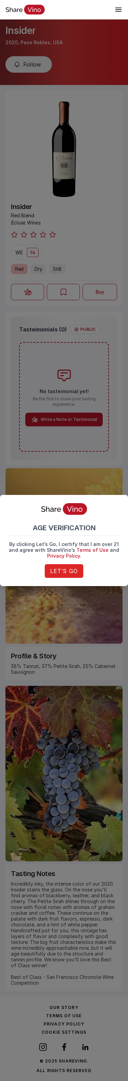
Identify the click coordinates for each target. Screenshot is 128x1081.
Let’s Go (63, 571)
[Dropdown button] (118, 9)
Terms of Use (92, 550)
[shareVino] (25, 9)
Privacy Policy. (64, 556)
